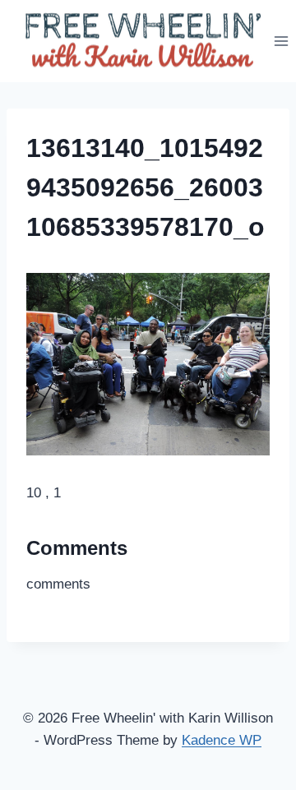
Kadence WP (221, 740)
